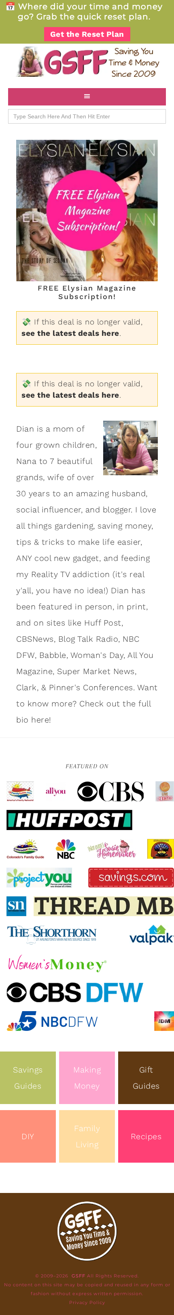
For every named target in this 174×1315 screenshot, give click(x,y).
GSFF (87, 62)
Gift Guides (146, 1078)
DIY (27, 1136)
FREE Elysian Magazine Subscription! (87, 292)
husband (129, 493)
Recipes (146, 1136)
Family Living (87, 1136)
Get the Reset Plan (87, 34)
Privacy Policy (87, 1302)
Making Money (87, 1078)
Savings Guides (28, 1078)
